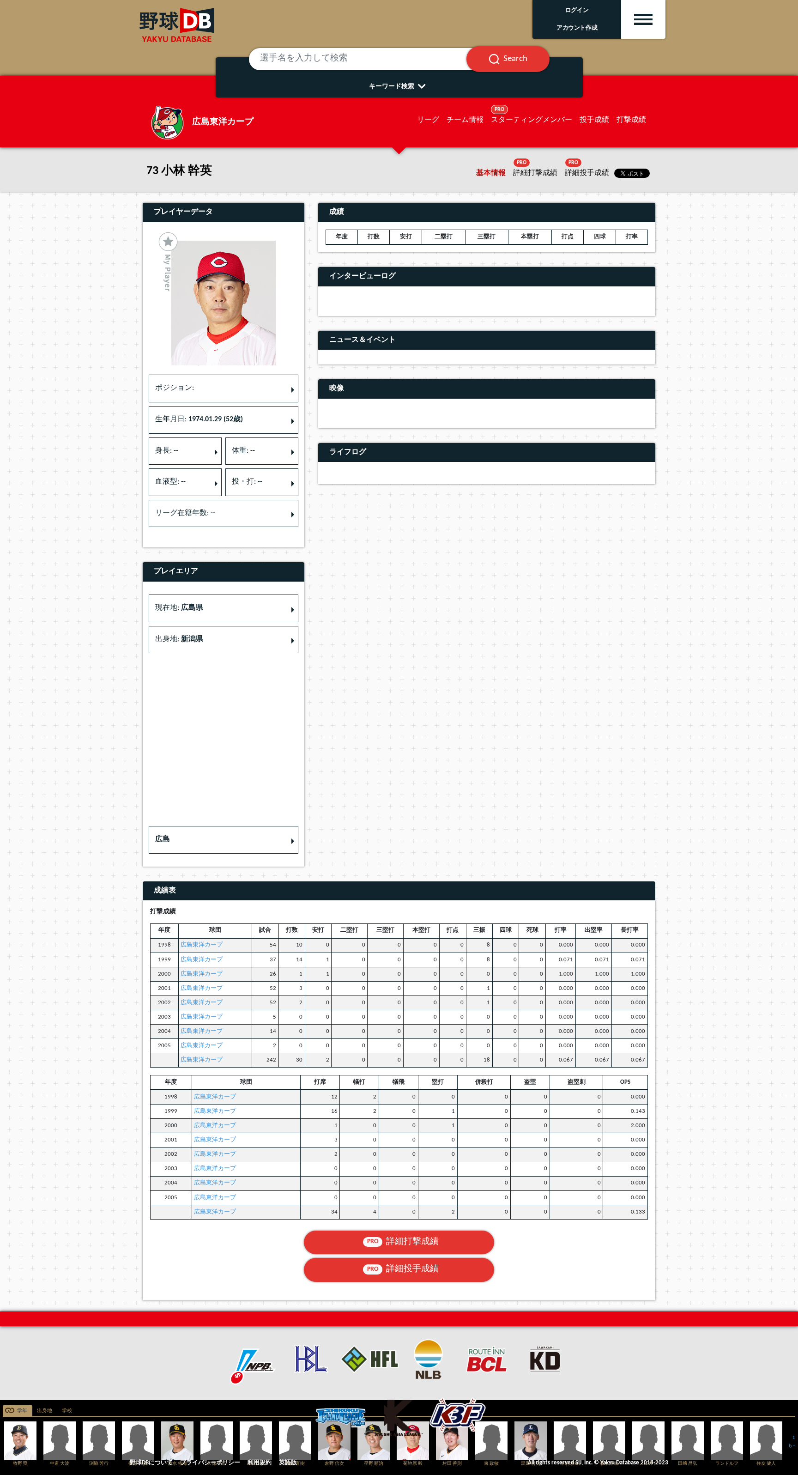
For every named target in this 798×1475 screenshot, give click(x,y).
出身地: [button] (179, 639)
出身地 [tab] (44, 1411)
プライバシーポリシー (210, 1463)
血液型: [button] (170, 482)
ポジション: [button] (174, 388)
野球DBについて (151, 1463)
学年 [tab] (22, 1411)
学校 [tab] (67, 1411)
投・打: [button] (247, 482)
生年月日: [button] (199, 419)
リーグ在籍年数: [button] (185, 513)
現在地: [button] (179, 608)
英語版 (288, 1463)
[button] (223, 840)
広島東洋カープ (202, 945)
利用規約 (260, 1463)
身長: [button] (166, 451)
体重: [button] (243, 451)
